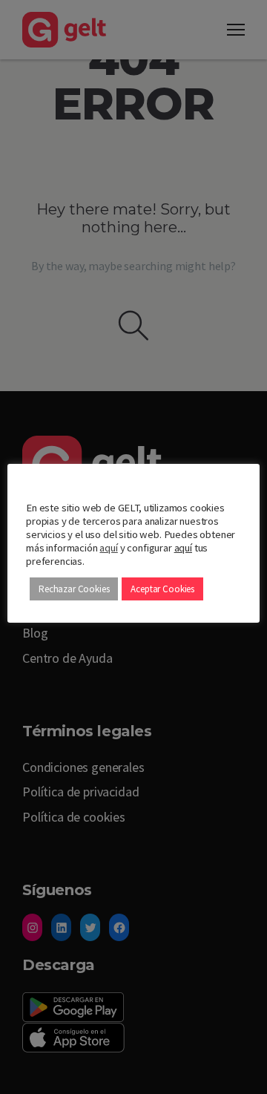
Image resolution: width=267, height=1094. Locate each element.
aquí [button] (183, 547)
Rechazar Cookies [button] (74, 589)
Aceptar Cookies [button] (162, 589)
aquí (108, 547)
